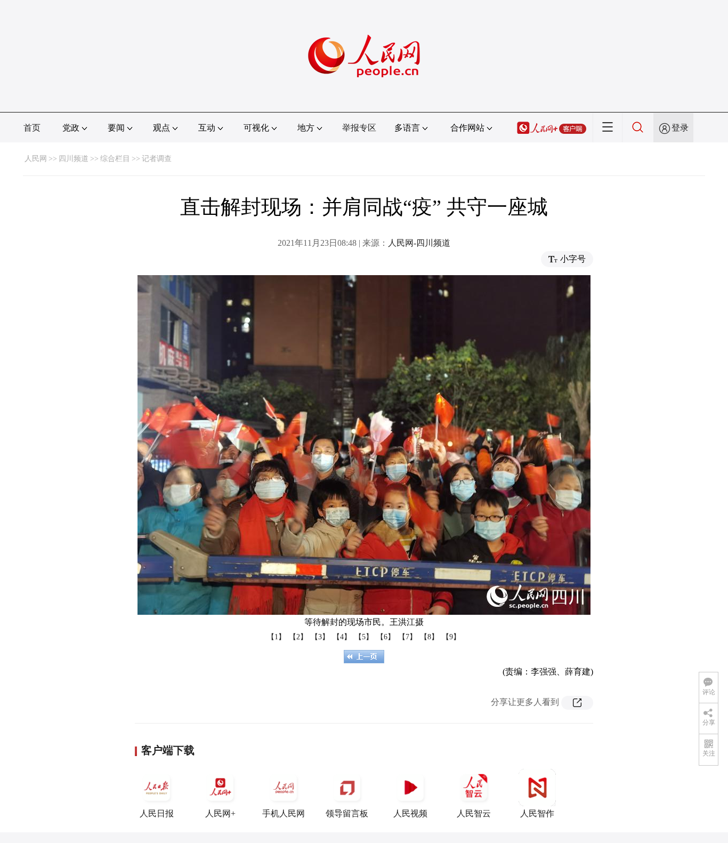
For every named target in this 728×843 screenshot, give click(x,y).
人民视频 (410, 813)
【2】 (298, 637)
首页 (32, 127)
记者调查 (157, 159)
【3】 (320, 637)
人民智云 (474, 813)
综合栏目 (115, 159)
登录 (680, 127)
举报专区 (359, 127)
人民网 (36, 159)
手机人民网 (283, 813)
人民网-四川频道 (419, 242)
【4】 (342, 637)
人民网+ (220, 813)
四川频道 (73, 159)
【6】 (385, 637)
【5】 (363, 637)
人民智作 (537, 813)
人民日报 (157, 813)
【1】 (276, 637)
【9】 (451, 637)
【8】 (429, 637)
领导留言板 (347, 813)
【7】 (407, 637)
